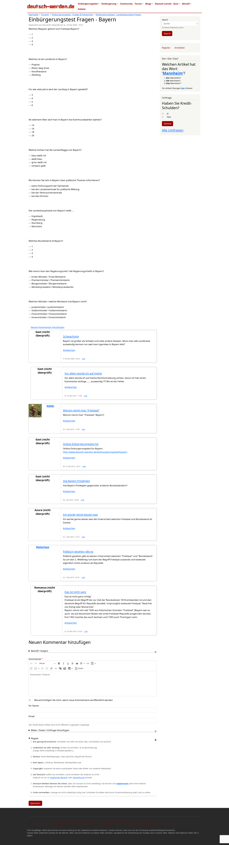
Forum (138, 3)
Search (165, 19)
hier (183, 88)
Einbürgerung (109, 3)
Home (32, 823)
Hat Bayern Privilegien (76, 481)
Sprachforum (79, 777)
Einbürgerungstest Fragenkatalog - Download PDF (126, 823)
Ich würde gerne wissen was (80, 514)
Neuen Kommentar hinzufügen (47, 327)
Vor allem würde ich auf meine (83, 373)
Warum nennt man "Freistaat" (81, 410)
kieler (50, 406)
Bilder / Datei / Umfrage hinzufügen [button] (50, 730)
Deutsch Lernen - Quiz (166, 3)
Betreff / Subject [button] (39, 650)
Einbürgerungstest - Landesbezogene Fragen (118, 14)
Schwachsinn (71, 336)
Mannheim (173, 73)
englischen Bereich (58, 777)
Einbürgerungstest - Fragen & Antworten (72, 14)
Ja (167, 113)
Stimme (167, 123)
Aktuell (186, 3)
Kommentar (35, 658)
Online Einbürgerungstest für (81, 444)
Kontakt (43, 823)
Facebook (159, 823)
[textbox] (93, 683)
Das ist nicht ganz (75, 592)
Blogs (148, 3)
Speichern (35, 803)
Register (166, 47)
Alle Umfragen (172, 130)
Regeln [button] (35, 738)
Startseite (33, 14)
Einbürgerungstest (88, 3)
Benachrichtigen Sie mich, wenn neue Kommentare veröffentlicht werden (73, 700)
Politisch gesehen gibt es (78, 551)
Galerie (81, 9)
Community (126, 3)
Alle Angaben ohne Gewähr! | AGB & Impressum (74, 823)
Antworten (69, 350)
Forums (45, 14)
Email (31, 716)
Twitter (171, 823)
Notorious (42, 547)
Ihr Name (34, 705)
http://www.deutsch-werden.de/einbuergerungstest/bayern (95, 451)
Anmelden (180, 47)
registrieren (122, 783)
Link (83, 359)
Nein (169, 117)
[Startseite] (51, 6)
